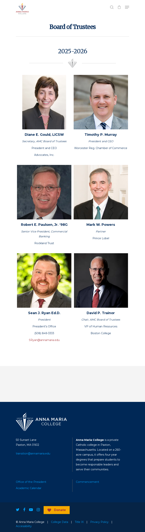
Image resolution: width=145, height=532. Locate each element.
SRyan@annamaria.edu (44, 340)
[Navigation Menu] (127, 7)
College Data (59, 522)
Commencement (87, 482)
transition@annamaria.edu (33, 453)
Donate (60, 510)
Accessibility (24, 526)
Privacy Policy (99, 522)
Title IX (79, 522)
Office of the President (31, 482)
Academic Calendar (28, 488)
